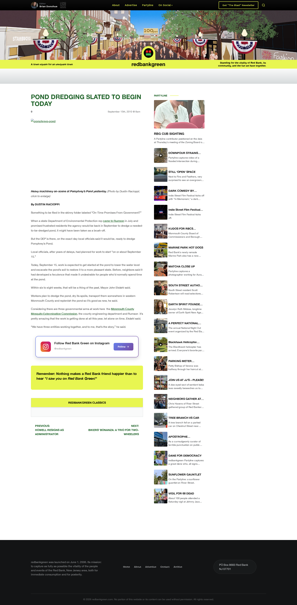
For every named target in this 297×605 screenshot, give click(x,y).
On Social (164, 5)
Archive (178, 566)
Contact (164, 566)
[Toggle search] (263, 5)
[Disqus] (87, 487)
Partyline (147, 5)
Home (126, 566)
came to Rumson (113, 220)
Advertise (131, 5)
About (116, 5)
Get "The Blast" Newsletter (238, 5)
